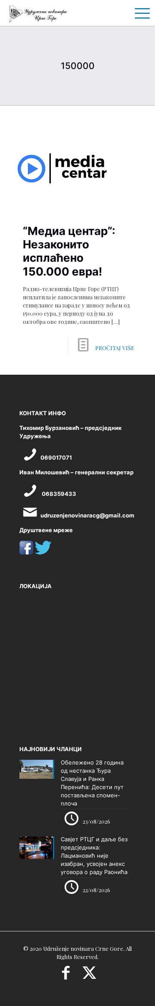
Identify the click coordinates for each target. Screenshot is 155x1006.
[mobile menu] (139, 13)
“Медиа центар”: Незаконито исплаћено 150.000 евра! (69, 251)
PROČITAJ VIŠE (114, 347)
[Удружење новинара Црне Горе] (37, 13)
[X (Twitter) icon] (89, 975)
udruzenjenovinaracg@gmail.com (87, 515)
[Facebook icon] (65, 975)
